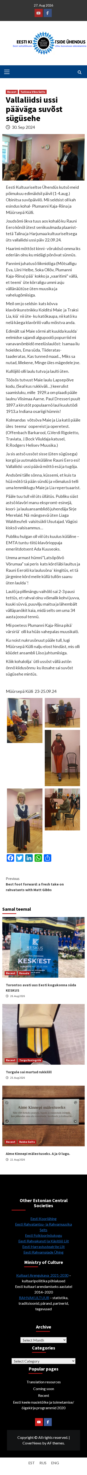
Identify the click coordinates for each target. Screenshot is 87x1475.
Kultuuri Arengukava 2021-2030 (42, 1275)
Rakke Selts (27, 1142)
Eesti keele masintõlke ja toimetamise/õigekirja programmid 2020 (43, 1405)
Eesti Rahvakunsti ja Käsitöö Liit (43, 1241)
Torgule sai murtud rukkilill (29, 1072)
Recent (11, 92)
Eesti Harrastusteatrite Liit (43, 1246)
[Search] (79, 72)
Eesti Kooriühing (43, 1218)
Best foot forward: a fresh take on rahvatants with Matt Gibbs (35, 884)
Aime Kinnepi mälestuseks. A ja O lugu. (38, 1153)
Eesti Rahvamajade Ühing (43, 1252)
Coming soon (43, 1388)
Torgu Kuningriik (30, 1060)
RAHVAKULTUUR (34, 1297)
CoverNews (32, 1443)
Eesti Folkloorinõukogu (43, 1235)
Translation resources (43, 1382)
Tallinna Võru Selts (32, 92)
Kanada (24, 973)
